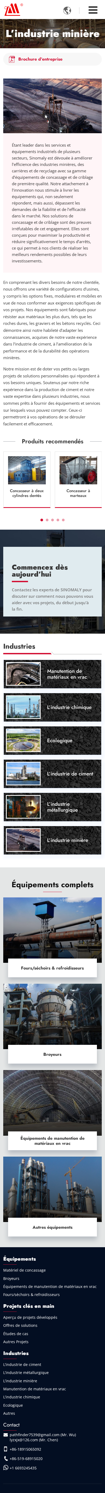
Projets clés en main (28, 1306)
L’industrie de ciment (70, 773)
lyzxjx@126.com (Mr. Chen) (34, 1439)
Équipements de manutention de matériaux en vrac (52, 1140)
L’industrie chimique (69, 707)
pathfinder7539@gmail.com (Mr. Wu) (43, 1434)
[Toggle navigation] (93, 9)
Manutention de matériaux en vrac (67, 674)
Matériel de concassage (24, 1270)
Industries (16, 1353)
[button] (41, 520)
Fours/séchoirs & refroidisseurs (52, 968)
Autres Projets (16, 1341)
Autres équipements (52, 1227)
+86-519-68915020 (26, 1458)
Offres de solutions (20, 1325)
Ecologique (59, 740)
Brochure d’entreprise (40, 59)
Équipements (19, 1258)
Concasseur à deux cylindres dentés (27, 493)
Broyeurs (52, 1054)
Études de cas (15, 1333)
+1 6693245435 (23, 1467)
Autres (9, 1413)
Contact (11, 1424)
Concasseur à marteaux (78, 493)
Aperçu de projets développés (30, 1317)
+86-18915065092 (25, 1449)
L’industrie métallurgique (62, 807)
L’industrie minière (67, 840)
